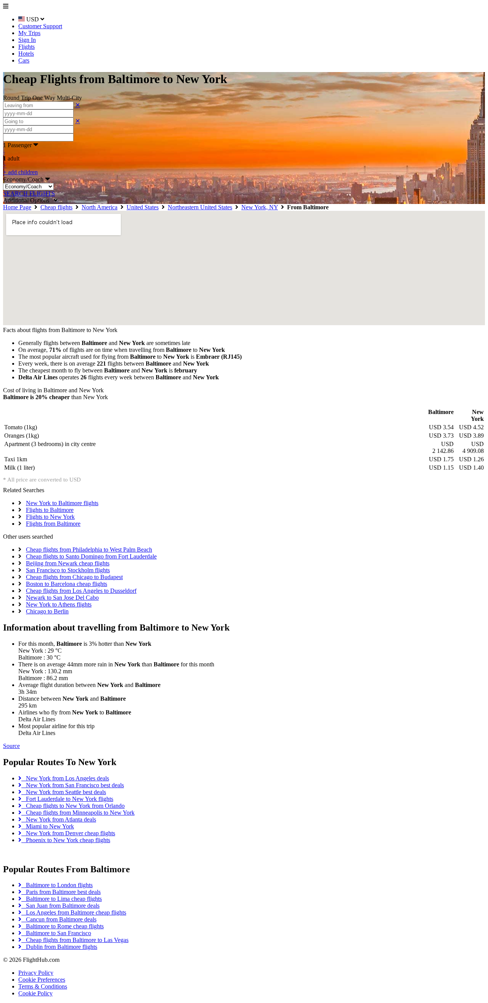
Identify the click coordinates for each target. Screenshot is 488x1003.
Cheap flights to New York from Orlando (73, 805)
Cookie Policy (35, 993)
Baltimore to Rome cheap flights (62, 926)
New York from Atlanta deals (58, 819)
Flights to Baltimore (50, 510)
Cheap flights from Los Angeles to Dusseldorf (81, 590)
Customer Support (40, 26)
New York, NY (259, 207)
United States (143, 207)
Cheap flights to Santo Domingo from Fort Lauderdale (91, 556)
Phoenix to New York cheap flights (65, 840)
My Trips (29, 33)
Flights (26, 46)
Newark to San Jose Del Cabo (62, 597)
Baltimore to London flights (57, 885)
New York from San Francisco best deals (72, 785)
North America (99, 207)
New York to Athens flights (59, 604)
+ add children (20, 172)
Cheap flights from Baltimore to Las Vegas (74, 940)
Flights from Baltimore (53, 523)
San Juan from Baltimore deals (60, 905)
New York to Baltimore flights (62, 503)
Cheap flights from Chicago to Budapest (74, 577)
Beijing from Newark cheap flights (67, 563)
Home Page (17, 207)
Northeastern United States (200, 207)
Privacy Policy (35, 972)
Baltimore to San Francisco (56, 933)
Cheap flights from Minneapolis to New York (78, 812)
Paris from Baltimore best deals (61, 892)
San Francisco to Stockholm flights (68, 570)
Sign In (27, 40)
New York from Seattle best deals (63, 792)
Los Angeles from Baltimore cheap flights (73, 912)
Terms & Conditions (42, 986)
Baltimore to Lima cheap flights (61, 898)
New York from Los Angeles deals (65, 778)
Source (11, 746)
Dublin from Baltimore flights (59, 947)
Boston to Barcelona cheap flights (66, 584)
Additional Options (28, 200)
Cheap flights (56, 207)
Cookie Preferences (41, 979)
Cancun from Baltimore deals (58, 919)
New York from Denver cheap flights (68, 833)
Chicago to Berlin (47, 611)
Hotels (26, 53)
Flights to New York (50, 517)
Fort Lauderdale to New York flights (67, 799)
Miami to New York (47, 826)
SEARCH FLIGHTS (29, 193)
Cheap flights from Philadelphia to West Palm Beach (89, 549)
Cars (23, 60)
